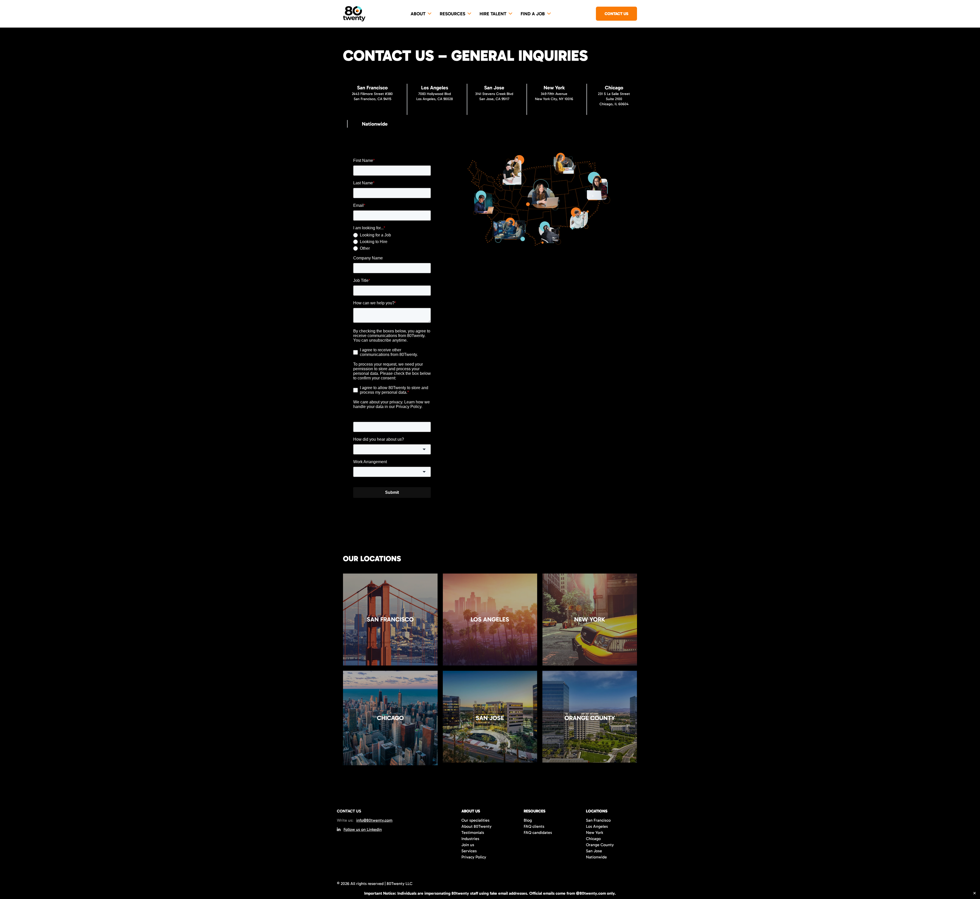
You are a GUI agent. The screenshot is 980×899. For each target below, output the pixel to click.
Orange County (600, 844)
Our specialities (475, 820)
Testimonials (472, 832)
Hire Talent (493, 14)
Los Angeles (597, 826)
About (418, 14)
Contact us (616, 13)
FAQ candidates (538, 832)
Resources (452, 14)
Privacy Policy (473, 857)
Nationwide (596, 857)
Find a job (533, 14)
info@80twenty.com (374, 820)
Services (469, 850)
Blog (528, 820)
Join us (467, 844)
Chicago (593, 838)
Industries (470, 838)
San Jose (594, 850)
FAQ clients (534, 826)
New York (594, 832)
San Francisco (598, 820)
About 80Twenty (476, 826)
